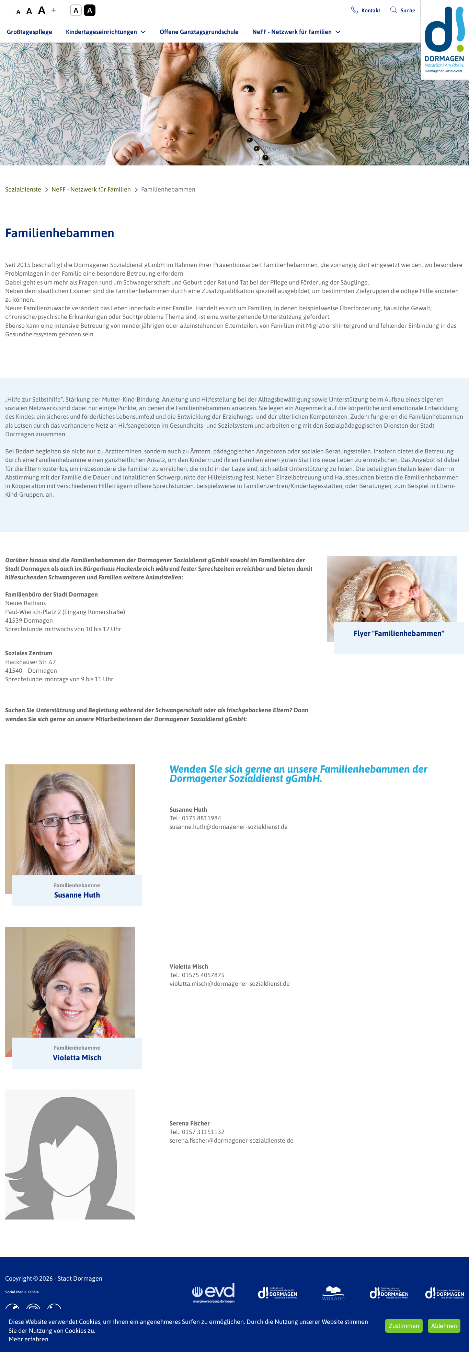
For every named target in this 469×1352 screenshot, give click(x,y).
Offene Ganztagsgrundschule (199, 31)
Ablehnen (444, 1325)
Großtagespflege (29, 31)
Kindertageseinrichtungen (101, 31)
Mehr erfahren (28, 1339)
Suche (408, 10)
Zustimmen (404, 1325)
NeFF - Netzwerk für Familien (292, 31)
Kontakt (371, 10)
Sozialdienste (23, 189)
